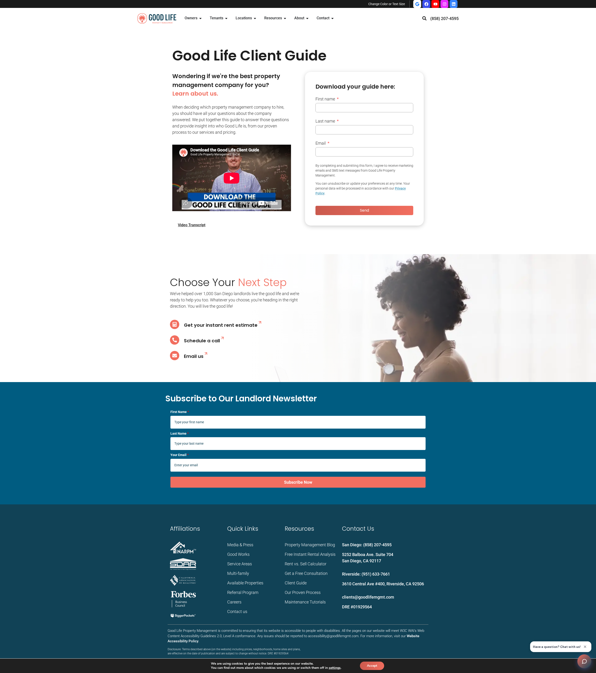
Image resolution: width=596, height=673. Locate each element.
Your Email (179, 455)
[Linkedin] (453, 4)
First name (325, 99)
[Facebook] (426, 4)
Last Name (179, 433)
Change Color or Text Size (386, 4)
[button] (424, 18)
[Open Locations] (255, 18)
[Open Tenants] (226, 18)
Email (321, 143)
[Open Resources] (285, 18)
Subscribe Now (298, 482)
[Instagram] (444, 4)
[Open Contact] (332, 18)
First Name (179, 412)
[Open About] (307, 18)
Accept (372, 665)
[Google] (417, 4)
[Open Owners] (200, 18)
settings (335, 668)
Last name (325, 121)
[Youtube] (435, 4)
